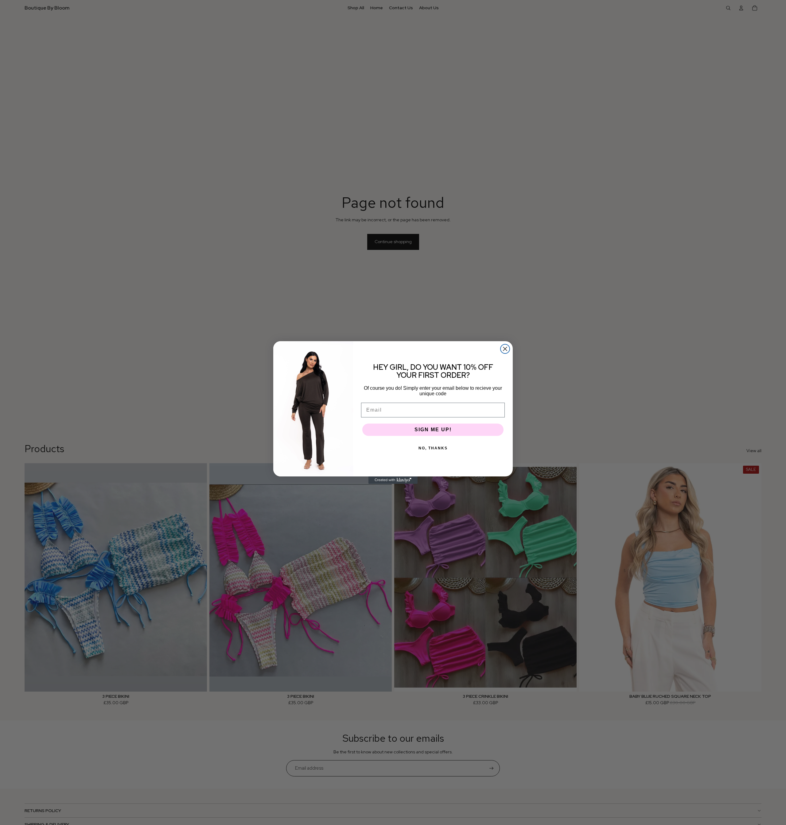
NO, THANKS (433, 448)
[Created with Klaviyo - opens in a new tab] (393, 480)
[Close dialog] (505, 348)
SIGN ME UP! (433, 429)
